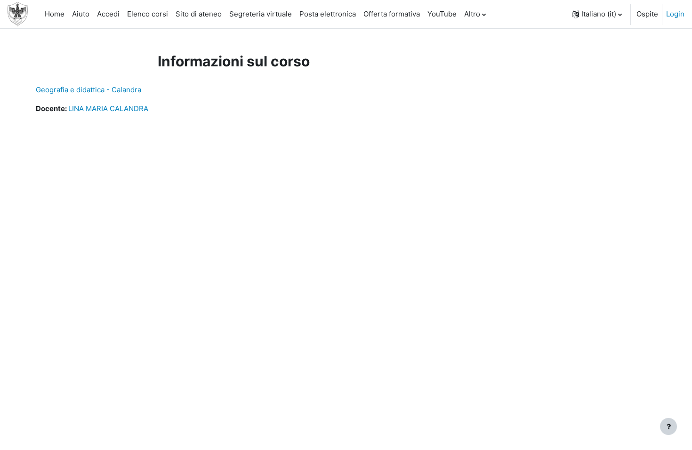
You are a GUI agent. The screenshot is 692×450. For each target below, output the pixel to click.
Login (675, 13)
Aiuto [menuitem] (80, 13)
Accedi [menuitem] (108, 13)
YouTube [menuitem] (442, 13)
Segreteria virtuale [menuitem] (260, 13)
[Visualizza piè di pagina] (668, 426)
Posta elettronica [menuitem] (327, 13)
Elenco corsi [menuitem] (147, 13)
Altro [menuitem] (472, 13)
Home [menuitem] (54, 13)
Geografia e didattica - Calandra (88, 89)
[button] (597, 14)
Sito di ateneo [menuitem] (199, 13)
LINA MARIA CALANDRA (108, 108)
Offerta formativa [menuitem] (391, 13)
